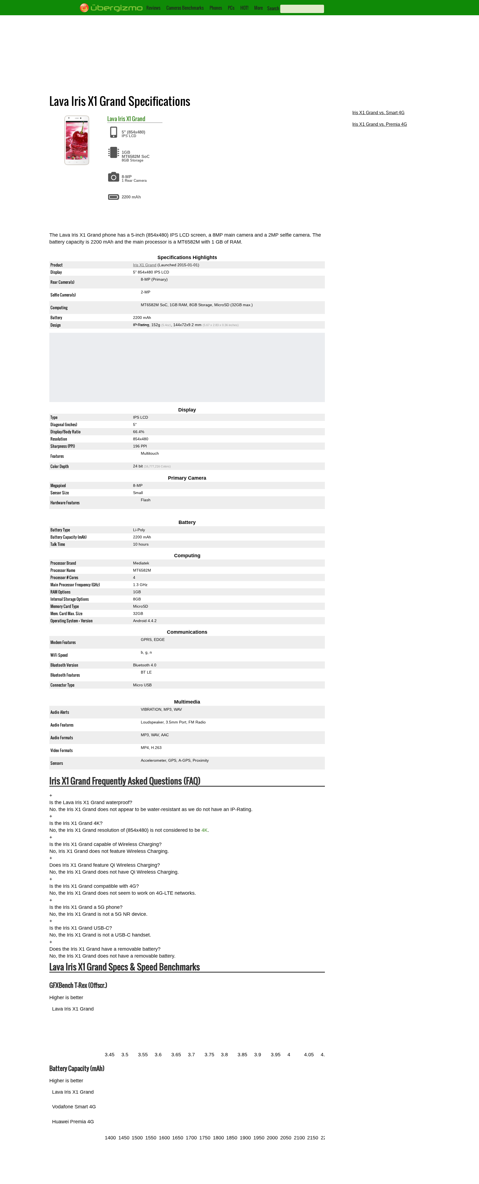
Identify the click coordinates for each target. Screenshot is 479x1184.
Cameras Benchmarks (185, 7)
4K (205, 830)
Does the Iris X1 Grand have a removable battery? (104, 949)
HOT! (244, 7)
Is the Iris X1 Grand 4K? (76, 823)
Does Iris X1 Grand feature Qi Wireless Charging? (104, 865)
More (258, 7)
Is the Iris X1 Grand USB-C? (80, 928)
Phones (216, 7)
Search (273, 8)
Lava (112, 118)
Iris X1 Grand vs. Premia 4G (379, 124)
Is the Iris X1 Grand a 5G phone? (86, 907)
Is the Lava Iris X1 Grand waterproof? (90, 802)
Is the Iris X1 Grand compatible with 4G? (94, 886)
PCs (231, 7)
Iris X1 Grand (131, 118)
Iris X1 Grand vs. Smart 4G (378, 112)
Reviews (153, 7)
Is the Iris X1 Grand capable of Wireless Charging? (105, 844)
